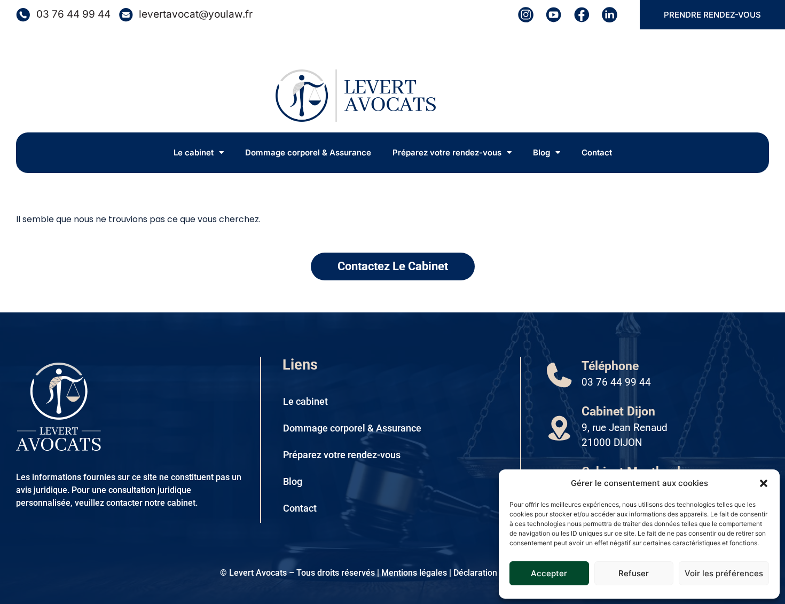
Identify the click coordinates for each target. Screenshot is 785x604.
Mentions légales (414, 573)
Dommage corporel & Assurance (308, 152)
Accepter (549, 573)
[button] (763, 483)
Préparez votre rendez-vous (446, 152)
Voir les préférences (724, 573)
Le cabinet (194, 152)
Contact (597, 152)
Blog (541, 152)
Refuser (633, 573)
